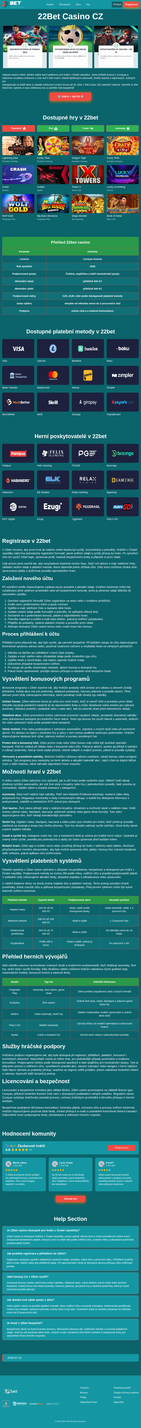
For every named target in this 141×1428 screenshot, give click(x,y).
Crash (85, 128)
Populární (16, 128)
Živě (51, 128)
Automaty (120, 128)
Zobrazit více (70, 1199)
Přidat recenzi (121, 1148)
